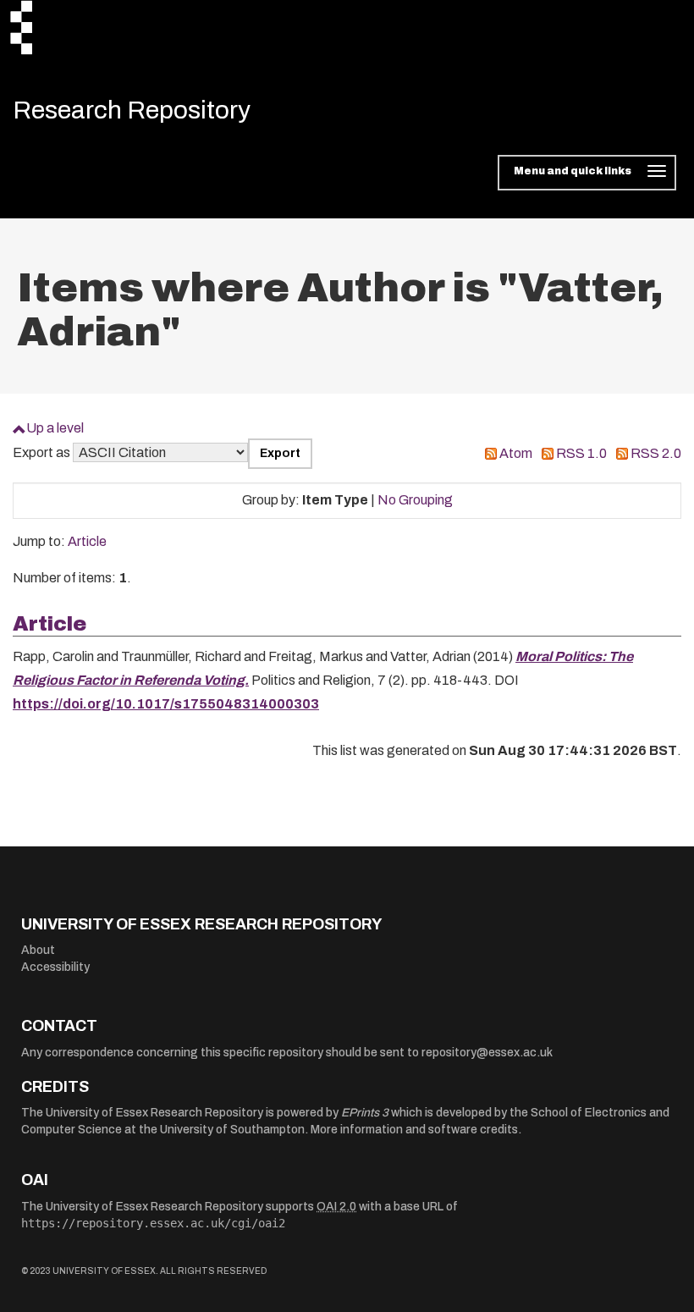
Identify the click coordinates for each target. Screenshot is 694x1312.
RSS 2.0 (656, 453)
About (38, 950)
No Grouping (415, 500)
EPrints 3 (364, 1112)
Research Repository (132, 110)
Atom (515, 453)
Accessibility (55, 967)
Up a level (55, 428)
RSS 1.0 (581, 453)
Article (87, 541)
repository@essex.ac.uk (487, 1052)
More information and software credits (414, 1129)
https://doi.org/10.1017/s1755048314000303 (166, 704)
